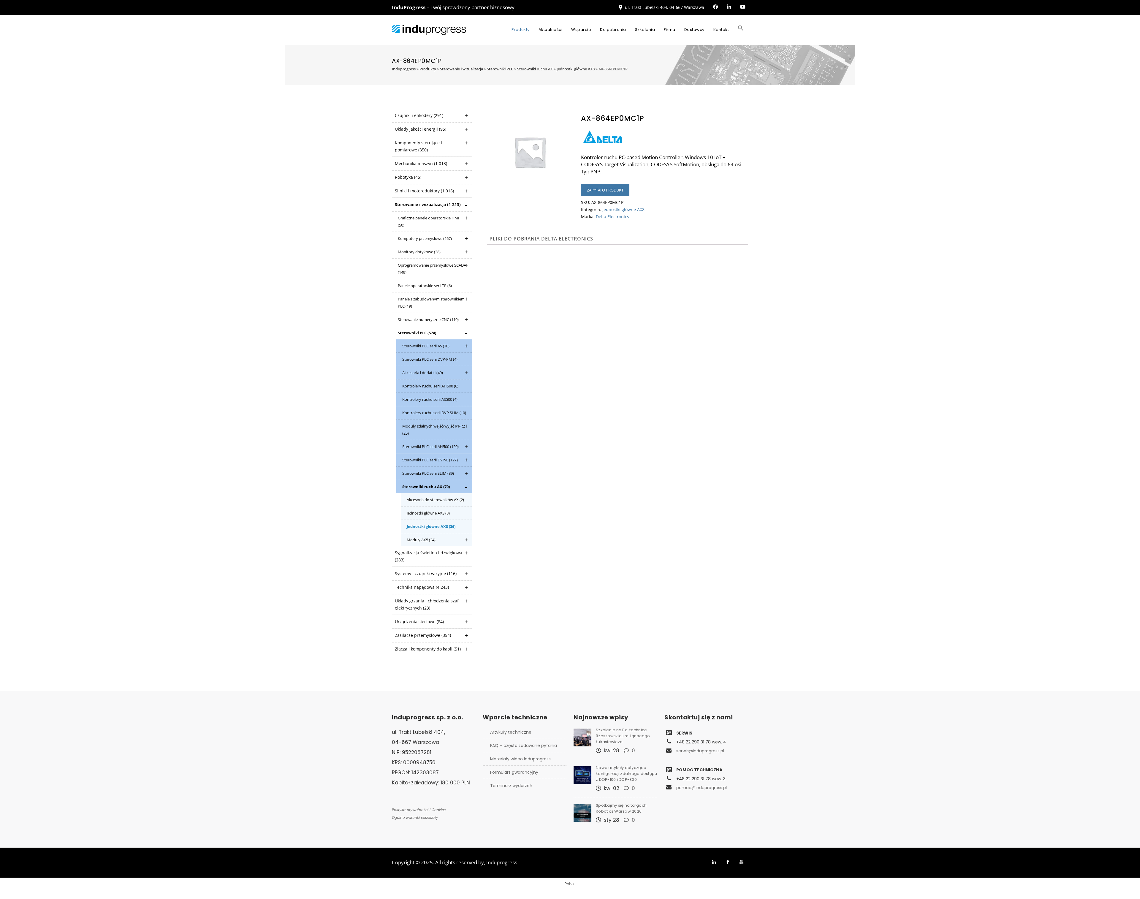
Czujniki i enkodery (419, 115)
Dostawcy (694, 29)
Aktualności (551, 29)
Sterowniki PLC (417, 332)
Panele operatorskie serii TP (425, 285)
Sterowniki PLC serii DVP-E (430, 460)
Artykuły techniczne (510, 732)
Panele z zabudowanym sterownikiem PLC (431, 302)
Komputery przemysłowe (425, 238)
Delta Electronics (612, 216)
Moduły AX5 (421, 539)
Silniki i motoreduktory (424, 191)
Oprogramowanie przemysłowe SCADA (432, 268)
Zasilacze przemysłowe (423, 635)
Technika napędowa (422, 587)
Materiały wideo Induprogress (520, 759)
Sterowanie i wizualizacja (428, 204)
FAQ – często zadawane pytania (523, 745)
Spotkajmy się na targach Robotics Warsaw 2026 (621, 808)
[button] (740, 30)
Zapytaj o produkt (605, 190)
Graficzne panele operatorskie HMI (428, 221)
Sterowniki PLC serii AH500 (430, 446)
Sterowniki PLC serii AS (425, 346)
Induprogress (501, 862)
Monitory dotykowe (419, 251)
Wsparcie (581, 29)
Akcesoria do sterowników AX (435, 499)
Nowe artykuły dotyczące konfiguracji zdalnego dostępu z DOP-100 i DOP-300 (626, 773)
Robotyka (408, 177)
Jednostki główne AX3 (428, 513)
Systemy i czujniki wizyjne (426, 573)
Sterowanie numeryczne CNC (428, 319)
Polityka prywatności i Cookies (419, 809)
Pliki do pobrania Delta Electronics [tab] (541, 238)
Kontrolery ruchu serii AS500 (429, 399)
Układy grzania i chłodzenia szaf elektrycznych (427, 604)
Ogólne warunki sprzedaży (415, 817)
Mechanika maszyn (421, 163)
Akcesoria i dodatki (422, 372)
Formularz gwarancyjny (514, 772)
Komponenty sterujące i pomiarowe (418, 146)
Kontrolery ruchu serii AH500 (430, 386)
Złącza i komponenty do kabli (428, 649)
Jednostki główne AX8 (431, 526)
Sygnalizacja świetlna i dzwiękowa (428, 556)
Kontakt (721, 29)
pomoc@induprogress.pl (701, 788)
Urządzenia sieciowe (419, 621)
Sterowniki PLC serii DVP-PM (429, 359)
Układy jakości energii (420, 129)
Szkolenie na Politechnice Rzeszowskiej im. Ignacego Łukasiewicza (623, 736)
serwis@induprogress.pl (700, 751)
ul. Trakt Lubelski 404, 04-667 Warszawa (664, 7)
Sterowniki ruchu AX (426, 486)
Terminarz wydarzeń (511, 786)
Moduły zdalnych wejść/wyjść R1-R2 (433, 429)
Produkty (521, 29)
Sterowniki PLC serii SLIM (428, 473)
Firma (669, 29)
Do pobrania (613, 29)
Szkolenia (645, 29)
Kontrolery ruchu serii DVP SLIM (434, 412)
